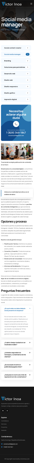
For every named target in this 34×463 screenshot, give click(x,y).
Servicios (8, 30)
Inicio (2, 30)
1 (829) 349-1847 (16, 132)
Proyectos (4, 427)
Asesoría (3, 430)
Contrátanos (5, 421)
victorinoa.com (24, 459)
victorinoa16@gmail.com (16, 135)
